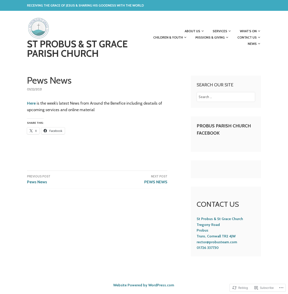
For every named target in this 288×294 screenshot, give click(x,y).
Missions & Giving (210, 37)
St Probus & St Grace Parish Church (77, 48)
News (252, 44)
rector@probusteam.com (217, 242)
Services (220, 31)
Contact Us (247, 37)
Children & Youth (168, 37)
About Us (192, 31)
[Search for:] (226, 97)
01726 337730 (208, 248)
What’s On (248, 31)
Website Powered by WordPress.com (143, 285)
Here (31, 103)
